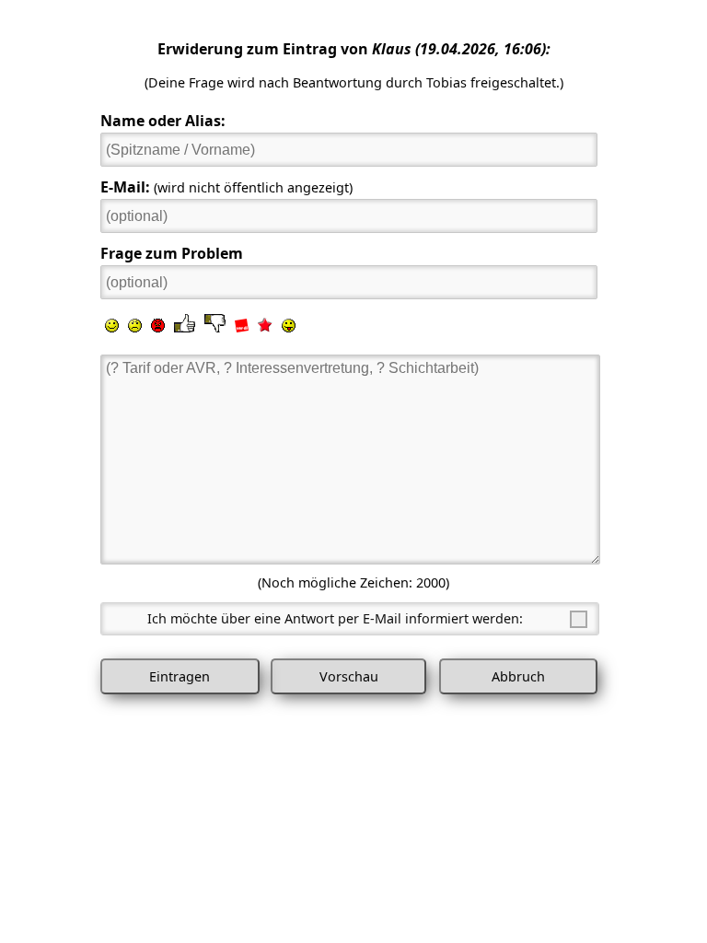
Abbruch (518, 676)
